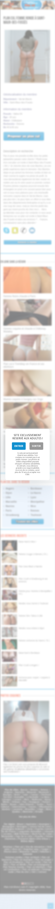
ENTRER (18, 446)
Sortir (36, 446)
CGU (27, 474)
